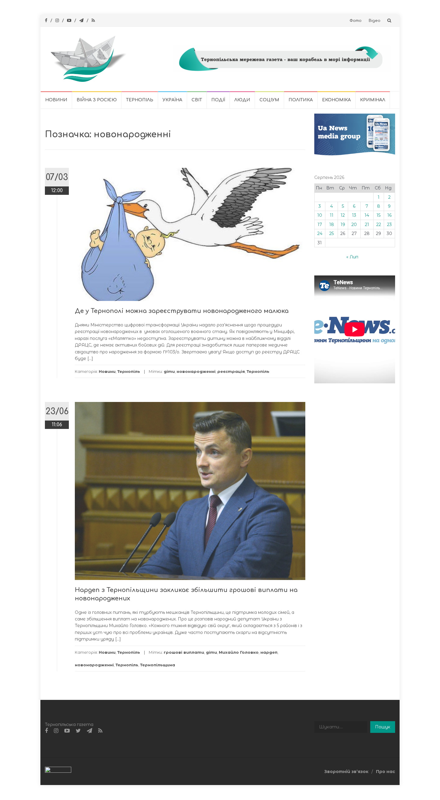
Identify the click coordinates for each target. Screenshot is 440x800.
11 (331, 215)
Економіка (336, 100)
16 (389, 215)
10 (319, 215)
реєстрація (231, 371)
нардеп (268, 652)
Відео (374, 21)
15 (378, 215)
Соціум (269, 100)
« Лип (352, 257)
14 (367, 215)
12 (343, 215)
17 (320, 224)
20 (354, 224)
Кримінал (372, 100)
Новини (56, 100)
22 (378, 224)
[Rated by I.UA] (58, 771)
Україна (172, 100)
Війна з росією (97, 100)
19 (343, 224)
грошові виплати (184, 652)
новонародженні (196, 371)
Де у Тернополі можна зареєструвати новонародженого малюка (182, 311)
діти (169, 371)
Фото (356, 21)
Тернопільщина (157, 664)
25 (331, 233)
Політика (301, 100)
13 (354, 215)
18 (331, 224)
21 (367, 224)
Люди (242, 100)
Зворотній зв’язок (346, 771)
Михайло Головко (239, 652)
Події (218, 100)
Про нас (385, 771)
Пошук (382, 727)
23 (389, 224)
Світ (197, 100)
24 (319, 233)
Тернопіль (139, 100)
